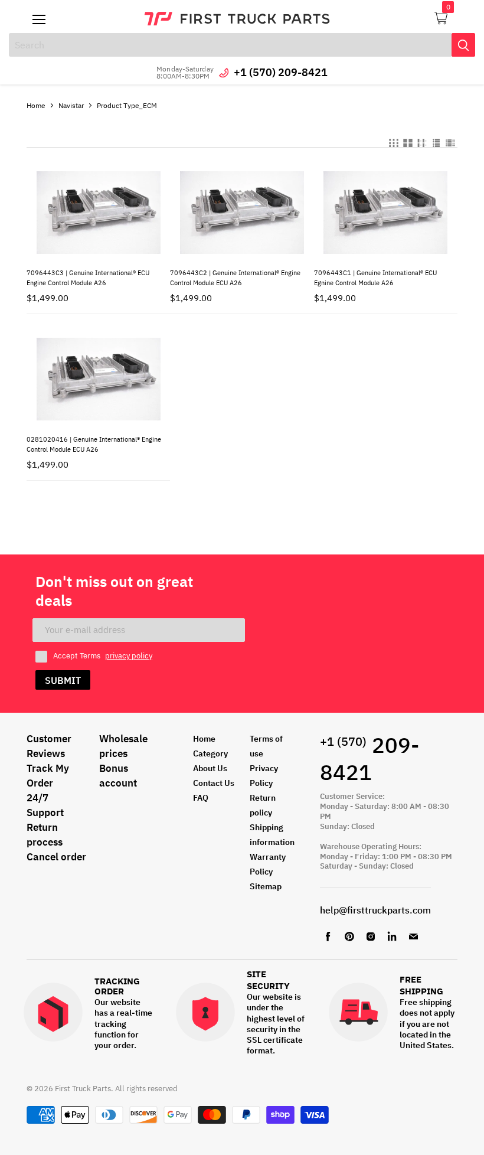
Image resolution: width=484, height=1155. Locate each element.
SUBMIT (63, 680)
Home (36, 105)
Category (210, 753)
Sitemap (266, 886)
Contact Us (213, 783)
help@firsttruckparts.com (375, 910)
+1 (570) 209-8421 (281, 72)
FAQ (200, 797)
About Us (210, 768)
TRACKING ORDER (117, 986)
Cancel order (56, 856)
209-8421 (369, 759)
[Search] (463, 45)
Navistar (71, 105)
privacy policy (128, 656)
